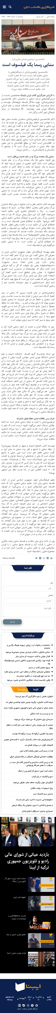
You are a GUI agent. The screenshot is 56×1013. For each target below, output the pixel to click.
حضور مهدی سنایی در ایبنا (16, 934)
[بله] (23, 1006)
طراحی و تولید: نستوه (24, 1009)
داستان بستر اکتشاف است (43, 794)
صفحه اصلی (50, 16)
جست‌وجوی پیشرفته (9, 998)
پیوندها (21, 998)
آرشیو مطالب (49, 998)
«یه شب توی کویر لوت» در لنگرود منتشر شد (33, 676)
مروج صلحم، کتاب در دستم (39, 667)
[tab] (35, 689)
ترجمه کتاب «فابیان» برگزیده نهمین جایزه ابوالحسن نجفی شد (29, 702)
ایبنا (39, 9)
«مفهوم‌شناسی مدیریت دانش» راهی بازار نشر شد (34, 799)
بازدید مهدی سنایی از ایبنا (16, 953)
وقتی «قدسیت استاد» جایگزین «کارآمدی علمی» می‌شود (28, 680)
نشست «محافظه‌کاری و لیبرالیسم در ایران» (17, 917)
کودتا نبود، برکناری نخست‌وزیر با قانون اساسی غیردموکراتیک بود (27, 662)
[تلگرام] (32, 1006)
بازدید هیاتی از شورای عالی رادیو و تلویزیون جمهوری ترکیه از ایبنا (28, 707)
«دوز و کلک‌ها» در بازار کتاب (42, 776)
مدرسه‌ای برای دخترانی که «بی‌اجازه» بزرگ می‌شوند (33, 719)
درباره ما (30, 998)
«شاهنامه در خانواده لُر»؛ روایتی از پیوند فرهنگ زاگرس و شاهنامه (28, 647)
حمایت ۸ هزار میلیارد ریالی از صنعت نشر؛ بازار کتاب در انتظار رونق (29, 726)
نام (52, 583)
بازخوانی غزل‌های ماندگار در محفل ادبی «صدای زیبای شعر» (27, 671)
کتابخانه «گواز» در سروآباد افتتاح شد (39, 745)
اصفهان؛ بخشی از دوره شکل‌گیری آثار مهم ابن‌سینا (34, 696)
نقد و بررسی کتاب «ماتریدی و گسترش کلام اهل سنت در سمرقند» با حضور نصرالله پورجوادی (31, 764)
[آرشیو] (19, 1006)
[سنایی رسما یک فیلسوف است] (28, 37)
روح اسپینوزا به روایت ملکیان (42, 788)
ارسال (12, 622)
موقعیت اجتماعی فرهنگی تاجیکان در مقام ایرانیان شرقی (31, 756)
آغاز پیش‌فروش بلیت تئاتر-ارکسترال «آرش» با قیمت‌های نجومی (28, 739)
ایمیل (50, 595)
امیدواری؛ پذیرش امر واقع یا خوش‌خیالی (37, 811)
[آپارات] (36, 1006)
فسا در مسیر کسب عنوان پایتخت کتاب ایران (36, 750)
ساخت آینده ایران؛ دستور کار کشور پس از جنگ (35, 771)
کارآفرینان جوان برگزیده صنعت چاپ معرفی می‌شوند (33, 782)
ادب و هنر (39, 16)
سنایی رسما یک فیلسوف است (28, 64)
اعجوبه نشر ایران (19, 897)
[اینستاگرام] (28, 1006)
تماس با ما (38, 998)
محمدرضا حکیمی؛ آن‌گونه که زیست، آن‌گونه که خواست (32, 733)
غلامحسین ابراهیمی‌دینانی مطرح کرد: (28, 59)
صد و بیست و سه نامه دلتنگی (41, 713)
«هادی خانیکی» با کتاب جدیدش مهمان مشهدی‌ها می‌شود (28, 652)
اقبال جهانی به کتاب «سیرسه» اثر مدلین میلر (33, 656)
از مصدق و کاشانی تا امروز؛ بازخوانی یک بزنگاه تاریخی (32, 805)
